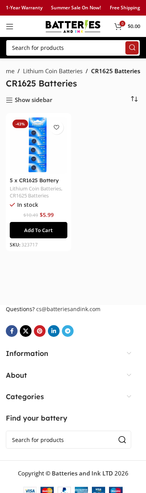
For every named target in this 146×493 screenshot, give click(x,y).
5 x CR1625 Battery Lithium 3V (34, 183)
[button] (38, 230)
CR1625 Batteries (29, 195)
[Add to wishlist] (56, 127)
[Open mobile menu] (10, 26)
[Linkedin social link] (54, 331)
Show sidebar (33, 100)
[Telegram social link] (68, 331)
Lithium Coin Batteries (53, 71)
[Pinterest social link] (40, 331)
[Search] (132, 48)
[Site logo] (73, 26)
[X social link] (26, 331)
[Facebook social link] (12, 331)
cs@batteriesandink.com (68, 309)
